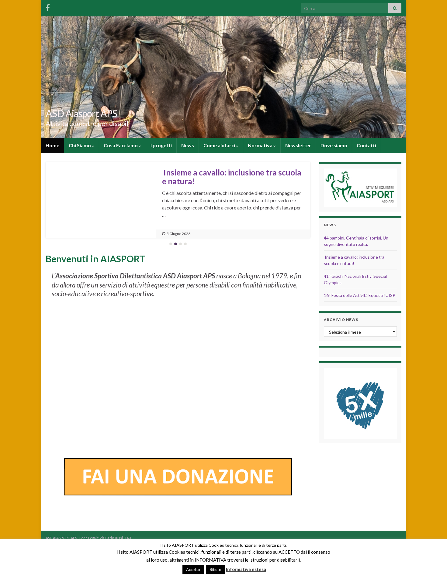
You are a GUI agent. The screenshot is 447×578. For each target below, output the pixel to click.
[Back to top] (433, 564)
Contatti (366, 145)
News (187, 145)
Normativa (260, 145)
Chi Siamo (80, 145)
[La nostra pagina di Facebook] (48, 6)
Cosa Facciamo (121, 145)
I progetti (161, 145)
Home (52, 145)
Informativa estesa (246, 569)
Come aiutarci (219, 145)
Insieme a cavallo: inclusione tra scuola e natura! (231, 177)
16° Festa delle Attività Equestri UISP (359, 295)
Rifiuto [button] (215, 569)
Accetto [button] (193, 569)
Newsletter (298, 145)
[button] (56, 200)
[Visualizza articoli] (101, 200)
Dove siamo (334, 145)
